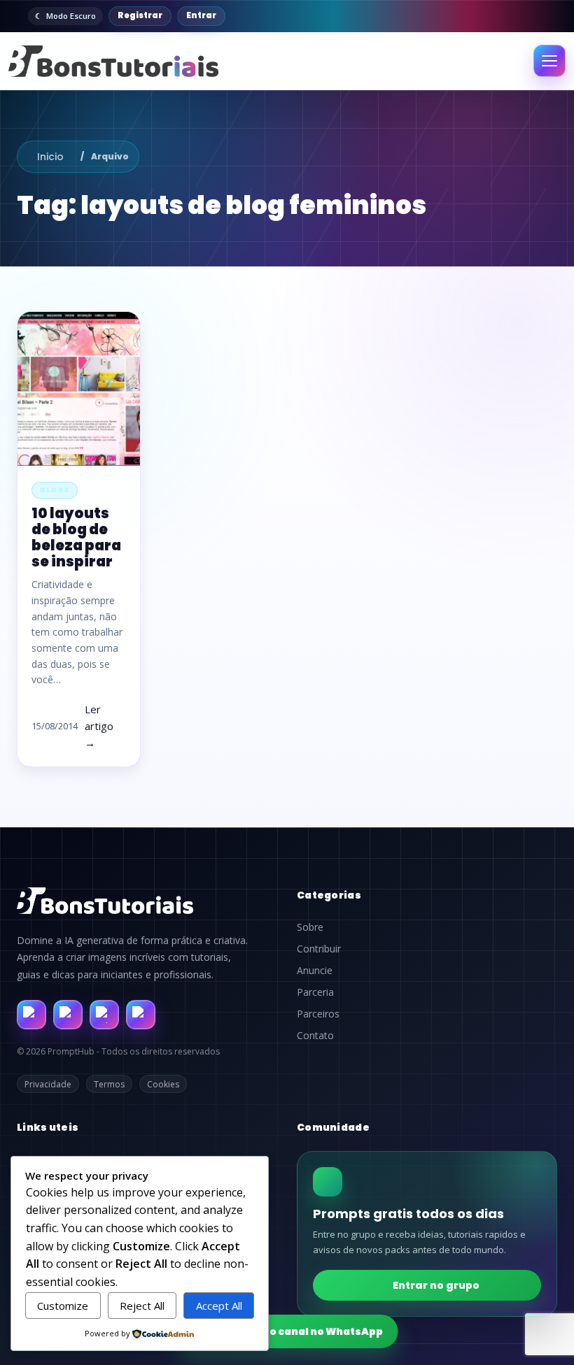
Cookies (163, 1084)
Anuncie (314, 970)
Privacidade (47, 1084)
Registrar (140, 15)
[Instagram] (68, 1014)
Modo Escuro (71, 15)
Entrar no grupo (436, 1285)
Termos (109, 1084)
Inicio (50, 157)
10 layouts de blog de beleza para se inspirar (76, 537)
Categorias (329, 895)
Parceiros (318, 1014)
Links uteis (47, 1127)
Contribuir (319, 949)
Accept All (219, 1306)
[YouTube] (140, 1014)
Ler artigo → (99, 726)
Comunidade (333, 1127)
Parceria (315, 992)
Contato (315, 1035)
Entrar (201, 15)
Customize (62, 1306)
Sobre (310, 927)
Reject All (142, 1306)
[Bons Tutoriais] (113, 61)
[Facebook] (31, 1014)
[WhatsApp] (104, 1014)
